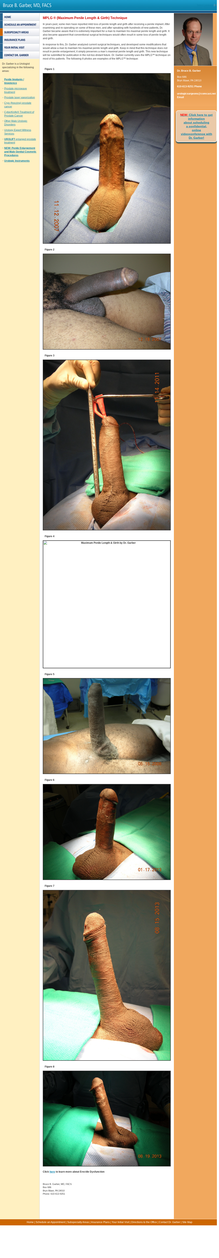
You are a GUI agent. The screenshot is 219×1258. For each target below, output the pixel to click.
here (52, 1171)
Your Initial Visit (120, 1222)
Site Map (187, 1222)
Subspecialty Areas (78, 1222)
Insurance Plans (100, 1222)
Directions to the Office (144, 1222)
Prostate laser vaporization (19, 97)
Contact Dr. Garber (169, 1222)
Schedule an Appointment (50, 1222)
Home (30, 1222)
